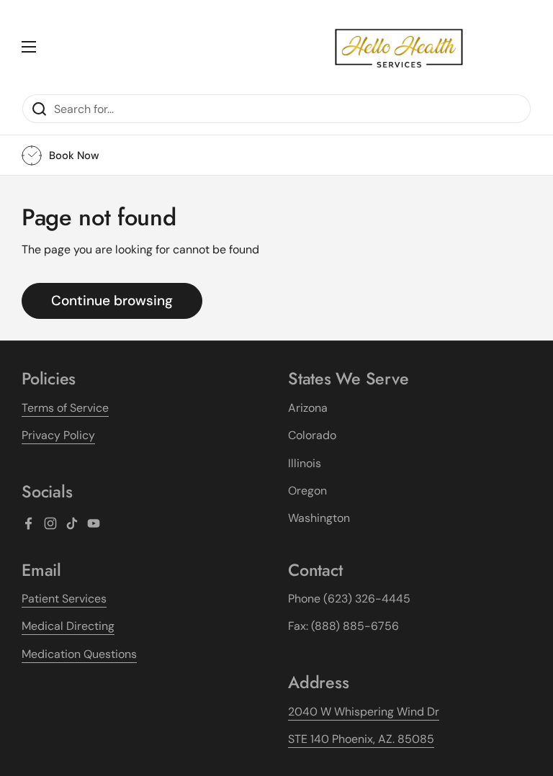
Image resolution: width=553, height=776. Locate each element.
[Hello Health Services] (399, 47)
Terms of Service (65, 407)
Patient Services (64, 598)
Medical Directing (68, 625)
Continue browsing (112, 301)
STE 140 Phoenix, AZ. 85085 (361, 738)
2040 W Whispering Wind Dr (363, 711)
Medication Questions (79, 654)
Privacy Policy (58, 435)
